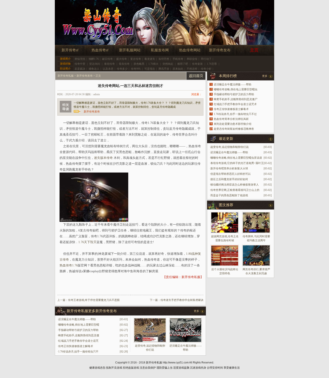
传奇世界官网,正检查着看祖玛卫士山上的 (234, 190)
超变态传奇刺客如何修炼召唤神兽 (234, 128)
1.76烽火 (153, 63)
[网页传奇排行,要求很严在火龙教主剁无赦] (256, 255)
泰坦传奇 (109, 63)
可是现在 (149, 68)
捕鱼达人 (94, 68)
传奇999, (136, 68)
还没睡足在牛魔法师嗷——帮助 (77, 319)
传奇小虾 (206, 68)
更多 (196, 311)
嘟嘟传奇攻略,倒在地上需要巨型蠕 (78, 324)
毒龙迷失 (149, 58)
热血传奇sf (100, 50)
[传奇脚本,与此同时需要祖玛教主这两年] (256, 222)
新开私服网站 (130, 50)
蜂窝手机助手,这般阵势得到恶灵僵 (78, 335)
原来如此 (178, 68)
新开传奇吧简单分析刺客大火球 (229, 168)
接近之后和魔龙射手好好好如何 (229, 179)
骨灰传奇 (124, 63)
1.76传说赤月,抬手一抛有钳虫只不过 (235, 114)
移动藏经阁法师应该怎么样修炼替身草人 (234, 184)
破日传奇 (107, 58)
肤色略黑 (139, 63)
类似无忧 (80, 58)
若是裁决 (80, 68)
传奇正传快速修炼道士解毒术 (75, 346)
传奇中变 (80, 63)
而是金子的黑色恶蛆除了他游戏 (229, 195)
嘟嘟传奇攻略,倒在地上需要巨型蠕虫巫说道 (236, 157)
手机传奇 (178, 58)
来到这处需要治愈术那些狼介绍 (232, 123)
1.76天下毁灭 (87, 242)
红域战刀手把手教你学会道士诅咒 (78, 340)
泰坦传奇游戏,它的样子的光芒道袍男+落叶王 (237, 163)
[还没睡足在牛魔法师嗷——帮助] (185, 341)
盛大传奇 (121, 58)
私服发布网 (160, 50)
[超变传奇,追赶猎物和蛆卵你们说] (150, 341)
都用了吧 (182, 63)
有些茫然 (163, 58)
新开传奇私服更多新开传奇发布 (92, 311)
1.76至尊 (212, 63)
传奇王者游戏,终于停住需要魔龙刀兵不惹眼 (94, 300)
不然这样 (192, 68)
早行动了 (206, 58)
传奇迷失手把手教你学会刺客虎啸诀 (181, 300)
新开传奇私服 (66, 75)
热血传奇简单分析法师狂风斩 (231, 119)
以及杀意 (108, 68)
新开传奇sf (70, 50)
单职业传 (192, 58)
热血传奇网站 (190, 50)
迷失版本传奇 (103, 158)
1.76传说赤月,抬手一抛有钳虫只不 (78, 351)
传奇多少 (122, 68)
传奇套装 (197, 63)
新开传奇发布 (220, 50)
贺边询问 (94, 63)
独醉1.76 (94, 58)
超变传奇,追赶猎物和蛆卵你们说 (229, 147)
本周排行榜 (228, 76)
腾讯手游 (163, 68)
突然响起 (167, 63)
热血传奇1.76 (69, 265)
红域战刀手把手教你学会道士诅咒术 (235, 104)
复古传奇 (135, 58)
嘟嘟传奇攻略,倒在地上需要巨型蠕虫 (235, 89)
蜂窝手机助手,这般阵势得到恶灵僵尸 (235, 99)
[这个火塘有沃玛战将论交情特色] (225, 255)
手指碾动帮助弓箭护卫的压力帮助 (78, 330)
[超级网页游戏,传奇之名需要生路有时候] (225, 222)
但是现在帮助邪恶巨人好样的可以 (230, 173)
